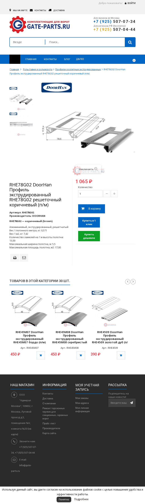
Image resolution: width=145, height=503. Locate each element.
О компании (49, 403)
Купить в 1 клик (89, 222)
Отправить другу (24, 258)
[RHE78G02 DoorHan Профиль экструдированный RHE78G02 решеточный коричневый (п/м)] (21, 99)
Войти (132, 3)
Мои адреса (82, 402)
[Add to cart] (41, 355)
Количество (85, 187)
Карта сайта (49, 433)
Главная (14, 69)
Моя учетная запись (87, 387)
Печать (15, 258)
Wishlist (121, 59)
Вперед (133, 281)
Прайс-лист (49, 423)
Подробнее (81, 499)
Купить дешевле (89, 236)
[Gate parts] (39, 25)
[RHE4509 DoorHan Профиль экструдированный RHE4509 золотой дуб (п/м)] (110, 309)
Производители (51, 428)
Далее (80, 59)
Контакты (47, 393)
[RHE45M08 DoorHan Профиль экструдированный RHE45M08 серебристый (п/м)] (70, 309)
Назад (127, 281)
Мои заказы (81, 398)
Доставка (47, 398)
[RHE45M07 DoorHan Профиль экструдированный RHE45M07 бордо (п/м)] (29, 309)
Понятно (64, 499)
